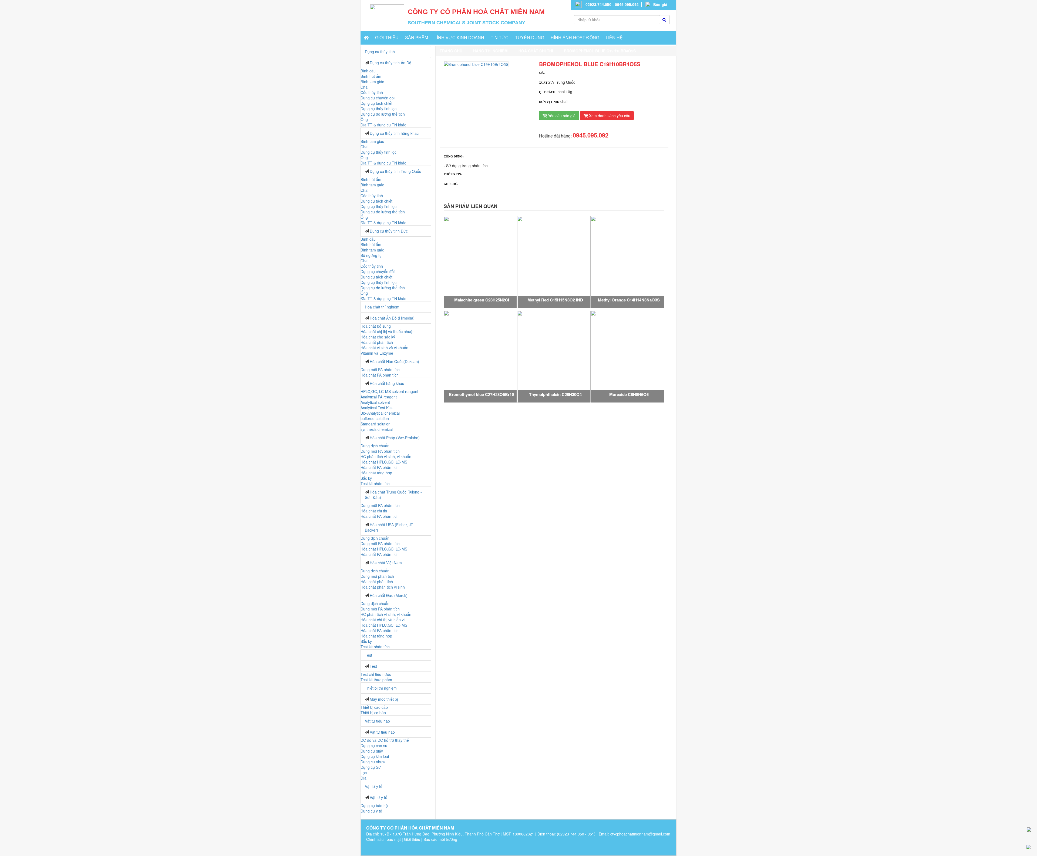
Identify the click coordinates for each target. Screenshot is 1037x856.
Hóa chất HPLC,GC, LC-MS (384, 462)
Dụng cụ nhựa (373, 761)
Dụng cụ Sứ (371, 767)
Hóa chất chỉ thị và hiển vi (383, 619)
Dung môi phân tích (377, 576)
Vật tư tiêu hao (377, 721)
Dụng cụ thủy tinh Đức (389, 231)
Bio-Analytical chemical (380, 413)
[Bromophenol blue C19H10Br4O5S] (476, 63)
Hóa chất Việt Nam (386, 562)
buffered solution (375, 418)
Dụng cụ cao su (374, 745)
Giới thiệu (412, 839)
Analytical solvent (375, 402)
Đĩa (363, 778)
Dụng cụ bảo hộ (374, 805)
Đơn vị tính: (549, 101)
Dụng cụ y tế (371, 811)
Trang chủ (451, 50)
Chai (364, 87)
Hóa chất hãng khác (387, 383)
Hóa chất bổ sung (376, 326)
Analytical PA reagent (379, 397)
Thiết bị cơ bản (373, 712)
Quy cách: (548, 92)
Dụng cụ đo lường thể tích (383, 114)
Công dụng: (454, 156)
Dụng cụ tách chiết (376, 103)
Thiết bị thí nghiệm (381, 688)
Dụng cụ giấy (372, 751)
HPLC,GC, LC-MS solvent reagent (389, 391)
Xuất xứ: (546, 82)
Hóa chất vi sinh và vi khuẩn (384, 347)
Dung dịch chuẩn (375, 445)
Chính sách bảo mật (383, 839)
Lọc (364, 772)
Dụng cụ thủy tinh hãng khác (394, 133)
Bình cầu (368, 70)
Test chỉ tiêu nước (376, 674)
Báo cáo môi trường (440, 839)
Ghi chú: (451, 184)
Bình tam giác (372, 81)
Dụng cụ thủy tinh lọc (378, 108)
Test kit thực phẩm (376, 679)
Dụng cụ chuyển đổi (378, 97)
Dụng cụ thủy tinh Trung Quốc (395, 171)
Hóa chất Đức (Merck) (389, 595)
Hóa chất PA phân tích (380, 375)
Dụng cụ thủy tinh (380, 51)
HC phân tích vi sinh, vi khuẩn (386, 456)
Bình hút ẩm (371, 76)
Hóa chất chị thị (374, 510)
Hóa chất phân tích (377, 342)
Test (368, 655)
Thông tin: (453, 174)
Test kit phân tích (375, 483)
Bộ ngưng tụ (371, 255)
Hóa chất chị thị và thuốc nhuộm (388, 331)
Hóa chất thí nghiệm (382, 307)
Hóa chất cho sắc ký (378, 337)
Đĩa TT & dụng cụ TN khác (383, 124)
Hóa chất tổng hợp (376, 472)
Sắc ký (366, 478)
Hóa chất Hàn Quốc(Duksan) (394, 361)
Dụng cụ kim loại (375, 756)
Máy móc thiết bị (384, 699)
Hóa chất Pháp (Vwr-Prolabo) (395, 437)
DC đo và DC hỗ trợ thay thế (385, 740)
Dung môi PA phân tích (380, 369)
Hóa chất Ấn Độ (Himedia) (392, 318)
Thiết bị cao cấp (374, 707)
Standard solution (375, 424)
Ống (364, 119)
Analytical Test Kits (376, 407)
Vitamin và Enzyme (377, 353)
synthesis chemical (377, 429)
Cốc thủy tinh (372, 92)
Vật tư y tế (373, 786)
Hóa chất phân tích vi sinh (383, 587)
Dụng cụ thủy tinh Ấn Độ (390, 62)
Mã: (542, 73)
